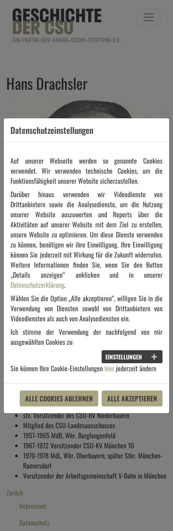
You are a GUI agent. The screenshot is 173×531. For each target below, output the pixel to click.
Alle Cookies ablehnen (59, 398)
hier (109, 368)
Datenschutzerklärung (37, 285)
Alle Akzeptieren (132, 398)
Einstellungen (123, 356)
